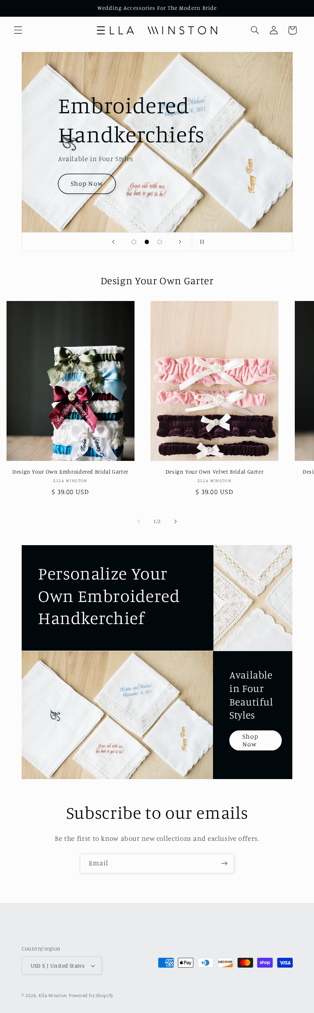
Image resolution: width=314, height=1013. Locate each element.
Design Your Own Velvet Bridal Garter (215, 471)
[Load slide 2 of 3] (146, 242)
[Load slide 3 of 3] (159, 242)
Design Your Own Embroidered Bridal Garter (70, 471)
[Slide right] (175, 521)
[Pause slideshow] (201, 242)
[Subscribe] (224, 864)
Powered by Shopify (91, 995)
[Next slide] (180, 242)
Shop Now (87, 183)
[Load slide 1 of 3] (134, 242)
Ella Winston (52, 995)
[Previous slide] (113, 242)
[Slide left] (139, 521)
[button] (18, 30)
